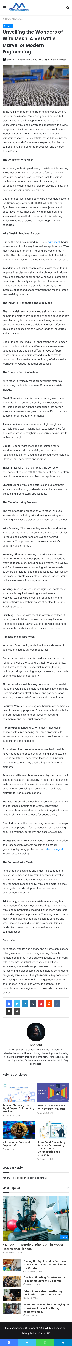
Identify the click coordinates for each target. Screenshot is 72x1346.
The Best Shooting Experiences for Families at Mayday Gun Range (44, 1279)
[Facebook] (9, 1003)
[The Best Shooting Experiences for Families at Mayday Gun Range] (12, 1281)
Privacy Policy (29, 1333)
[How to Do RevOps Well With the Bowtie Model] (53, 1092)
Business (18, 19)
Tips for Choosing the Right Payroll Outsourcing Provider (18, 1108)
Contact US (44, 1333)
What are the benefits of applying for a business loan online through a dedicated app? (46, 1308)
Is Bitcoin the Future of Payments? (16, 1143)
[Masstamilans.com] (18, 7)
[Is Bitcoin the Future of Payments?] (19, 1130)
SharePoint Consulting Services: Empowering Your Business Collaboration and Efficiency (51, 1148)
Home (8, 19)
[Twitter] (17, 1003)
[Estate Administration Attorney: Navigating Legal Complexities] (12, 1295)
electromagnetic (55, 849)
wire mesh (54, 242)
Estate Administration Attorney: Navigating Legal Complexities (43, 1292)
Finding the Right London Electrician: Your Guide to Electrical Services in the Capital (45, 1264)
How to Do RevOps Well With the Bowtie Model (51, 1107)
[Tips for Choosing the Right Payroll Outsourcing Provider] (19, 1092)
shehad (10, 59)
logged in (21, 1177)
